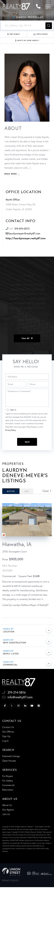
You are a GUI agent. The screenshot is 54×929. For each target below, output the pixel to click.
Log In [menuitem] (5, 740)
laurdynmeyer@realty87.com (24, 233)
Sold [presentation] (26, 491)
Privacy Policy (10, 430)
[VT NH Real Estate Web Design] (11, 872)
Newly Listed (11, 653)
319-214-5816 (39, 6)
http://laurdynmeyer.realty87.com (26, 238)
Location (8, 631)
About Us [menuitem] (7, 805)
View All (25, 338)
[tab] (11, 491)
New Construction (14, 642)
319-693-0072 (22, 228)
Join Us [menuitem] (6, 814)
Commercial (10, 664)
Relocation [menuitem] (7, 789)
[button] (48, 25)
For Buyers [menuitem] (7, 776)
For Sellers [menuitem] (7, 780)
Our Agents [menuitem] (8, 809)
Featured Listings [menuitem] (11, 756)
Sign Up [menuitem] (6, 736)
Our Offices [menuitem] (8, 731)
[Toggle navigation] (48, 6)
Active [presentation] (11, 491)
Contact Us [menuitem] (8, 727)
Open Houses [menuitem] (9, 760)
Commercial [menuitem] (8, 785)
